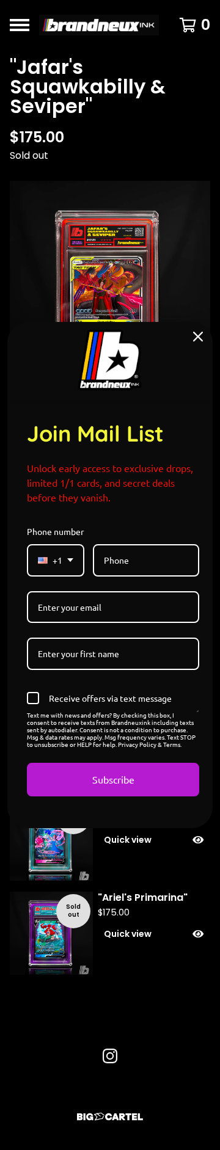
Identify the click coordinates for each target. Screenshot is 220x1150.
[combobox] (55, 560)
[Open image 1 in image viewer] (110, 289)
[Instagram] (110, 1056)
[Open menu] (19, 25)
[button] (154, 839)
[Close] (198, 336)
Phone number (55, 531)
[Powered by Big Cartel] (110, 1117)
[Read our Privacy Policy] (197, 717)
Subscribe (113, 779)
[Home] (99, 25)
